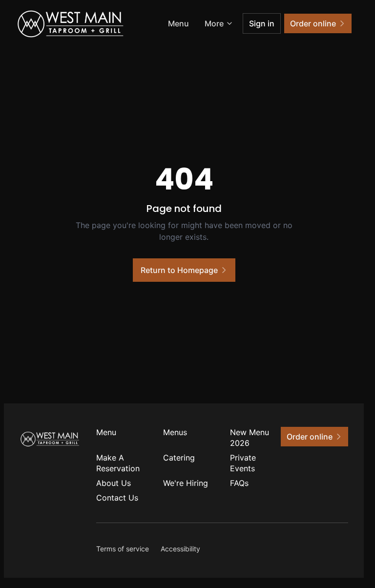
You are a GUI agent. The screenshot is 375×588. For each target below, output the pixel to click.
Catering (179, 457)
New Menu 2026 (249, 437)
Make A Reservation (118, 463)
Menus (175, 432)
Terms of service (122, 549)
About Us (113, 483)
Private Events (243, 463)
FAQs (239, 483)
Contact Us (117, 498)
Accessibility (180, 549)
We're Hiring (185, 483)
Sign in (261, 23)
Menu (178, 23)
